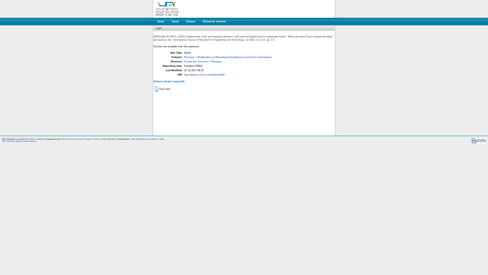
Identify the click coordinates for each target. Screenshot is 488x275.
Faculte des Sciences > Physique (202, 61)
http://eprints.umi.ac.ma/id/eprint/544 (204, 74)
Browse (190, 21)
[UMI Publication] (166, 16)
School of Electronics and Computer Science (80, 139)
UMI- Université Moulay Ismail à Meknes (19, 141)
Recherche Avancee (214, 21)
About (175, 21)
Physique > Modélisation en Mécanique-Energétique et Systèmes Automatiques (228, 57)
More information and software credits (147, 139)
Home (160, 21)
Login (159, 28)
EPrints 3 (33, 139)
